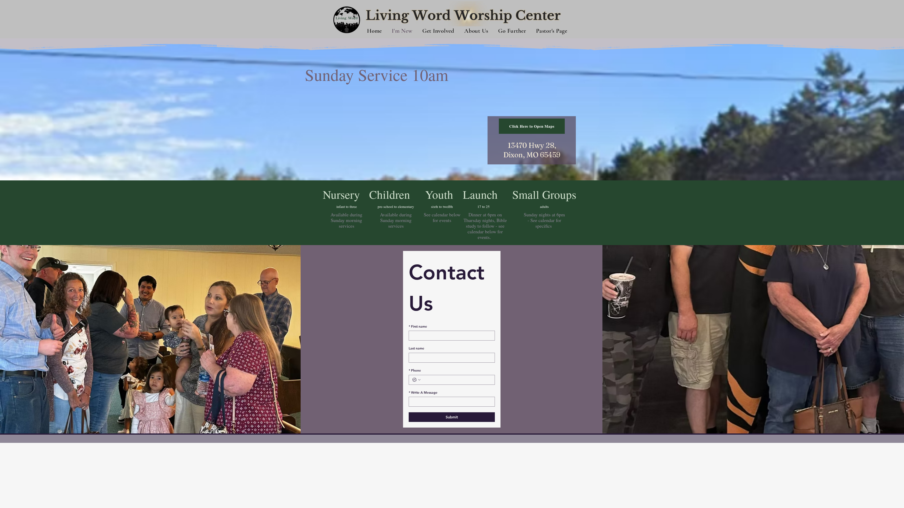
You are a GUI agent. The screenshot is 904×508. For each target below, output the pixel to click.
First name (418, 326)
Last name (416, 348)
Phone (415, 370)
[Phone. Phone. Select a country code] (416, 380)
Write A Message (423, 392)
